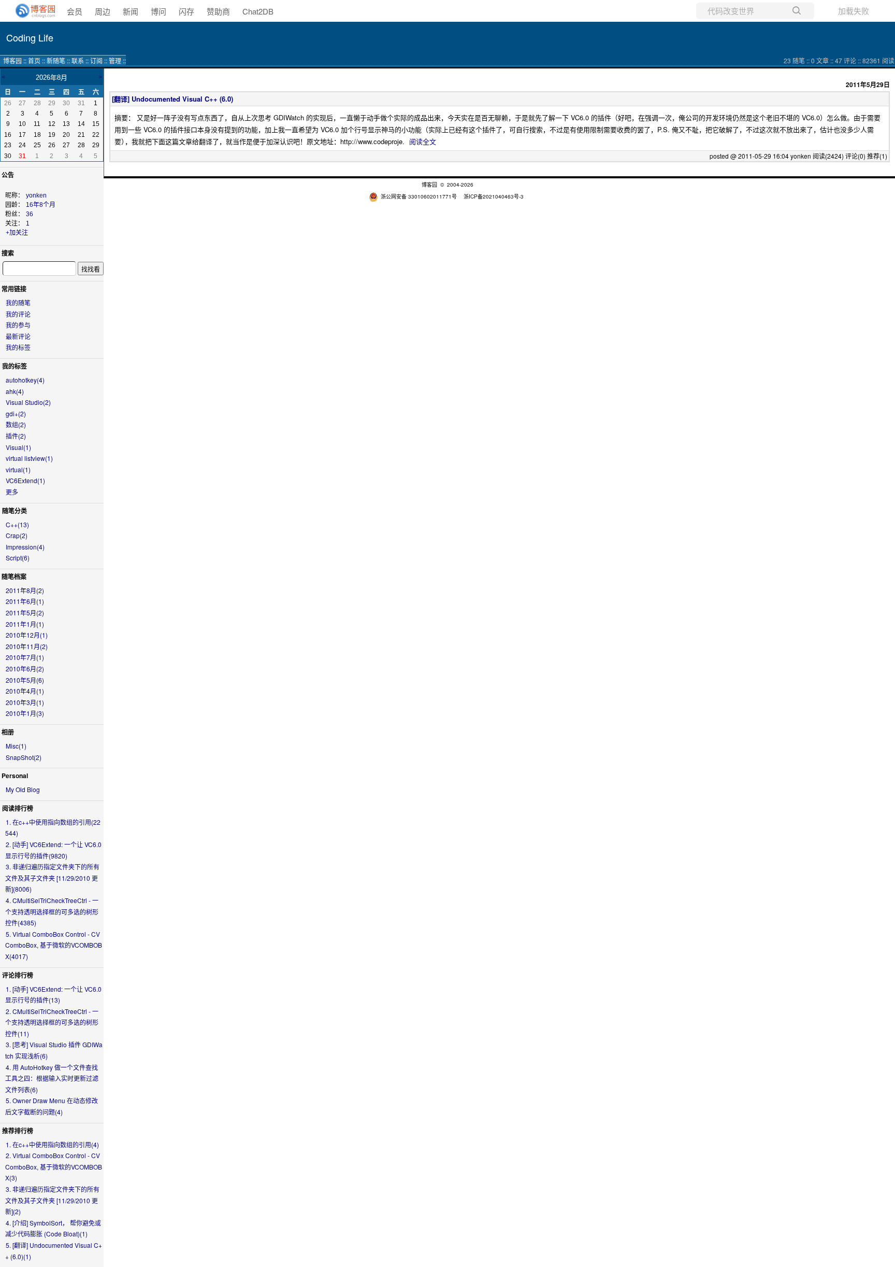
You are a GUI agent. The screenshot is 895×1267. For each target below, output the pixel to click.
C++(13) (17, 524)
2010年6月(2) (25, 668)
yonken (36, 195)
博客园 (12, 60)
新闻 (130, 11)
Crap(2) (16, 535)
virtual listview (29, 458)
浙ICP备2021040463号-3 (494, 196)
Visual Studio (28, 402)
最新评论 (18, 336)
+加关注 (17, 232)
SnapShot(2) (23, 757)
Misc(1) (16, 745)
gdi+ (16, 413)
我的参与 (18, 324)
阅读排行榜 (17, 808)
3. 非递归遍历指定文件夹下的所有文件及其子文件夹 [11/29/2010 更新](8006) (52, 877)
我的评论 (18, 313)
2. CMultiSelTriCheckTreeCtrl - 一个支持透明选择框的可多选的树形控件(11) (51, 1022)
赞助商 (218, 11)
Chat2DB (257, 11)
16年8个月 (40, 204)
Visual (18, 447)
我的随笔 (18, 302)
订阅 (96, 60)
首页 (34, 60)
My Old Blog (23, 789)
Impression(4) (25, 546)
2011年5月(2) (25, 612)
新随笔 (56, 60)
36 (29, 214)
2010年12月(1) (27, 634)
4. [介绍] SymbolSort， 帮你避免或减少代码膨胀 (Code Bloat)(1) (53, 1228)
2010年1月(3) (25, 713)
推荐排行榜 (17, 1130)
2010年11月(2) (27, 646)
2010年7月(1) (25, 657)
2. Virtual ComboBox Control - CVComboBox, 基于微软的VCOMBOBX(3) (53, 1166)
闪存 (186, 11)
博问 (158, 11)
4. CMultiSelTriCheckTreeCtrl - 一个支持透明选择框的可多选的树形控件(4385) (51, 911)
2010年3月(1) (25, 702)
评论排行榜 (17, 975)
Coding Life (29, 37)
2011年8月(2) (25, 590)
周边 (102, 11)
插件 (16, 435)
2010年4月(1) (25, 690)
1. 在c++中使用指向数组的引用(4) (52, 1144)
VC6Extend (25, 480)
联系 (77, 60)
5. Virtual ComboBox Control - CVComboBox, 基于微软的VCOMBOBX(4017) (53, 945)
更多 (12, 491)
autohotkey (25, 379)
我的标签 (18, 347)
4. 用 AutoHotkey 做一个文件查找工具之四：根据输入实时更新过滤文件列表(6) (51, 1078)
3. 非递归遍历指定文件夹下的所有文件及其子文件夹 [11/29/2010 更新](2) (52, 1200)
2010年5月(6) (25, 679)
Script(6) (18, 557)
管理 (115, 60)
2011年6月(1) (25, 601)
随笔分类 (14, 510)
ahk (15, 391)
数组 (16, 424)
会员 (74, 11)
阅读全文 (422, 141)
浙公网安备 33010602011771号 (419, 196)
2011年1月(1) (25, 624)
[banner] (31, 11)
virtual (18, 469)
